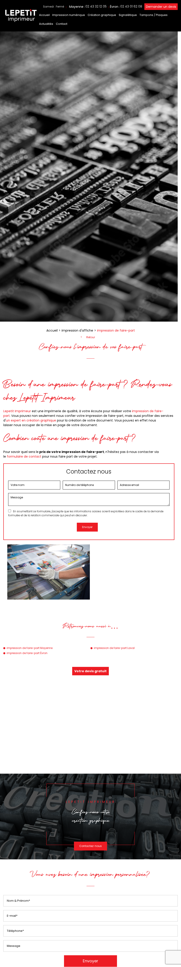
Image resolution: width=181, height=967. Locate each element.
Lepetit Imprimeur (17, 411)
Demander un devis (161, 6)
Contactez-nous (90, 846)
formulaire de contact (24, 456)
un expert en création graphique (31, 420)
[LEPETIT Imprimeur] (20, 22)
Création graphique (102, 15)
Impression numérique (68, 15)
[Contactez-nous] (90, 816)
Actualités (46, 24)
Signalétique (128, 15)
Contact (61, 24)
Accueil (44, 15)
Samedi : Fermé (53, 6)
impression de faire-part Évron (27, 653)
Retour (90, 337)
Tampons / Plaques (154, 15)
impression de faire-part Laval (114, 648)
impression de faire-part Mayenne (30, 648)
